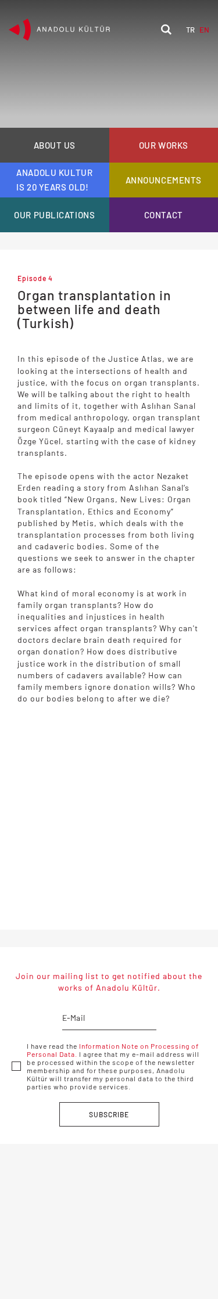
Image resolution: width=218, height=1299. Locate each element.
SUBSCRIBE (109, 1114)
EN (204, 29)
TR (190, 29)
